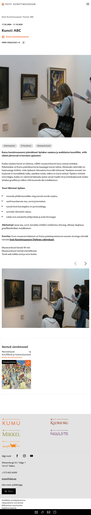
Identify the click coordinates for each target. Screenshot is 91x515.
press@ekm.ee (9, 478)
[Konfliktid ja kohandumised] (16, 376)
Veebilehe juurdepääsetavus (13, 500)
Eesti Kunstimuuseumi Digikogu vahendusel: (32, 239)
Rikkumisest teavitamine (12, 505)
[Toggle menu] (87, 4)
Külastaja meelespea (10, 510)
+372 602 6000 (9, 472)
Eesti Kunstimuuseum (12, 17)
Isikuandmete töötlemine (12, 503)
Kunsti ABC (28, 17)
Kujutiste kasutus (9, 508)
